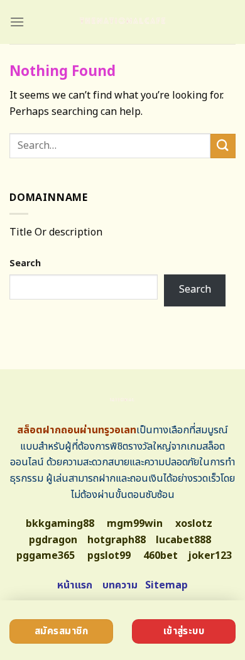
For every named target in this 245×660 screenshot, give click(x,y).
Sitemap (166, 585)
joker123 (210, 555)
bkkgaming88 (60, 523)
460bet (160, 555)
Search (25, 263)
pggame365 (45, 555)
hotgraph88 (116, 540)
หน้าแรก (74, 585)
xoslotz (193, 523)
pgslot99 (109, 555)
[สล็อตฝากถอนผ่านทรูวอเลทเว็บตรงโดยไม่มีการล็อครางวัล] (123, 22)
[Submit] (223, 146)
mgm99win (135, 523)
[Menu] (16, 21)
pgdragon (53, 540)
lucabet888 (183, 540)
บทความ (120, 585)
